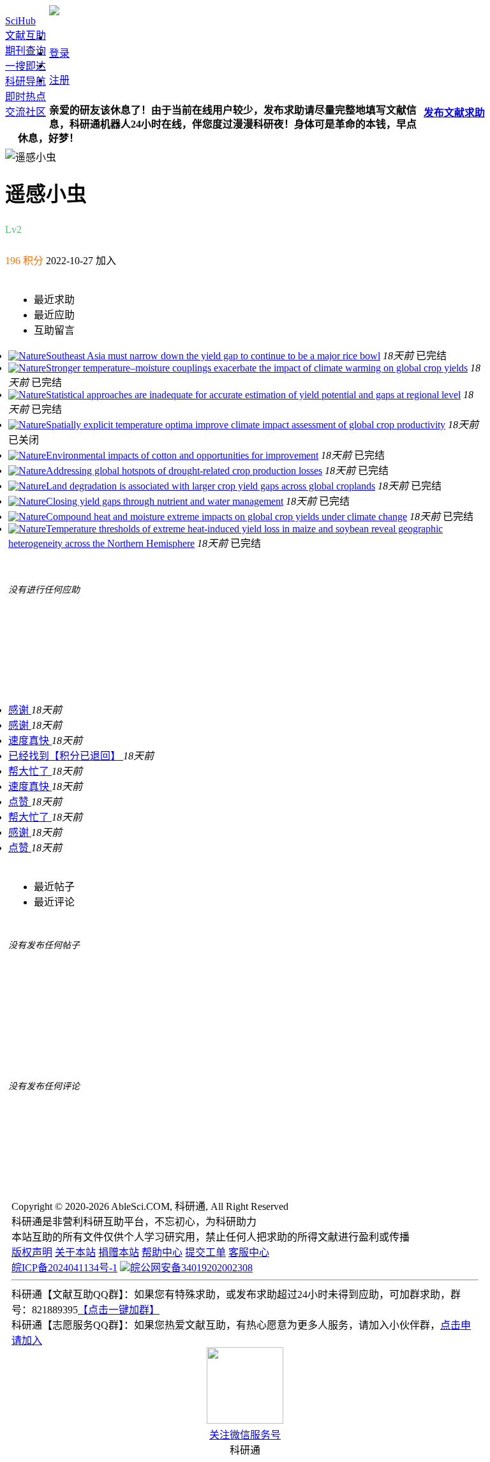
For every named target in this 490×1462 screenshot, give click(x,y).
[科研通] (54, 11)
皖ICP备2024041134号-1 (64, 1267)
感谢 (19, 710)
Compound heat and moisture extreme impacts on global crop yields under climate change (226, 516)
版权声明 (31, 1252)
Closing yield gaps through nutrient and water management (164, 501)
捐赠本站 (118, 1252)
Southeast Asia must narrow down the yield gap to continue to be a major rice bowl (213, 355)
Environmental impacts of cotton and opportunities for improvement (182, 455)
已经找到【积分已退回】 (65, 755)
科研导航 (25, 81)
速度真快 (30, 740)
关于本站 (75, 1252)
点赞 (19, 801)
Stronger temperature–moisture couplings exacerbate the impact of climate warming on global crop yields (257, 367)
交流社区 (25, 112)
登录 (59, 53)
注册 (59, 80)
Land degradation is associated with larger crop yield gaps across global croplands (210, 486)
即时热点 (25, 96)
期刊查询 (25, 50)
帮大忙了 (30, 771)
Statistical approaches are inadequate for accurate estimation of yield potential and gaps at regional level (253, 394)
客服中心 (248, 1252)
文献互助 (25, 35)
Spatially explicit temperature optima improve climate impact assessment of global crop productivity (245, 424)
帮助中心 (162, 1252)
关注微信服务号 (245, 1434)
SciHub (20, 20)
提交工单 (205, 1252)
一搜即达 (25, 66)
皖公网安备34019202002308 (191, 1267)
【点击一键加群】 (119, 1309)
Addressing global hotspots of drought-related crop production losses (184, 470)
